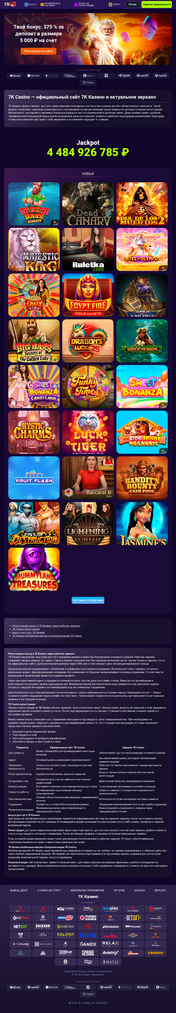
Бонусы (139, 890)
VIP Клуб (119, 890)
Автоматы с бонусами (88, 600)
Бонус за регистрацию (86, 4)
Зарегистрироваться (156, 4)
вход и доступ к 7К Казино (28, 632)
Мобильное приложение (87, 890)
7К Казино (88, 897)
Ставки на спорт (49, 890)
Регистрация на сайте (38, 51)
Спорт (116, 4)
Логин (132, 4)
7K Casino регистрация (26, 629)
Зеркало (160, 890)
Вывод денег (19, 890)
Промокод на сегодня (52, 4)
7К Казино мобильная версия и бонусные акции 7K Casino (47, 635)
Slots (32, 4)
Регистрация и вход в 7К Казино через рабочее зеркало (46, 625)
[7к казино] (12, 4)
